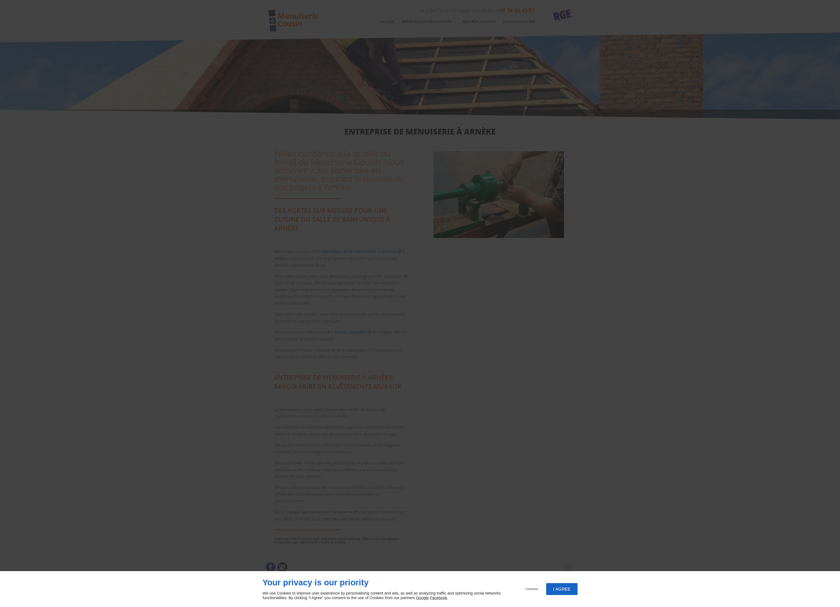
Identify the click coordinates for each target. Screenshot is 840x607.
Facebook (438, 598)
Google (422, 598)
